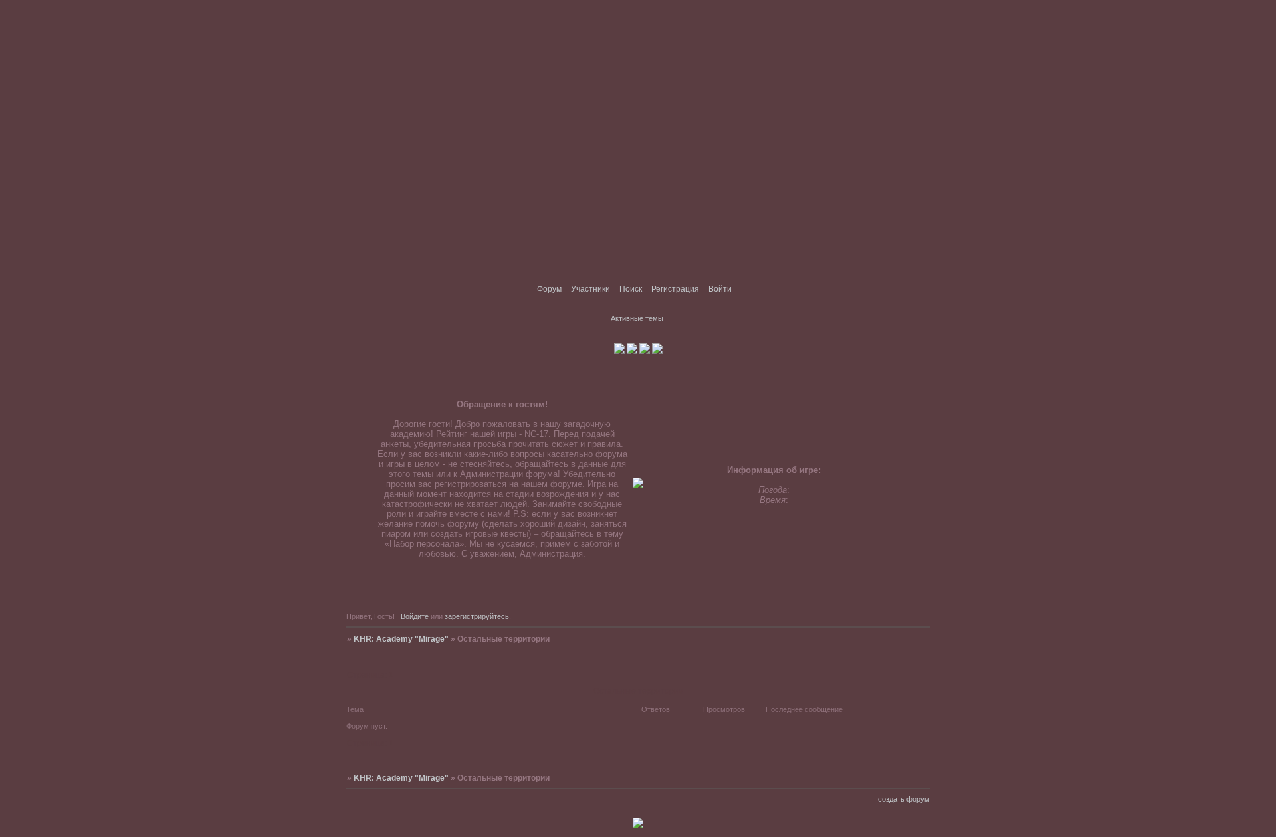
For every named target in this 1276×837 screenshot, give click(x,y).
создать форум (904, 799)
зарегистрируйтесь (477, 616)
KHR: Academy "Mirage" (401, 639)
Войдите (415, 616)
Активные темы (637, 318)
